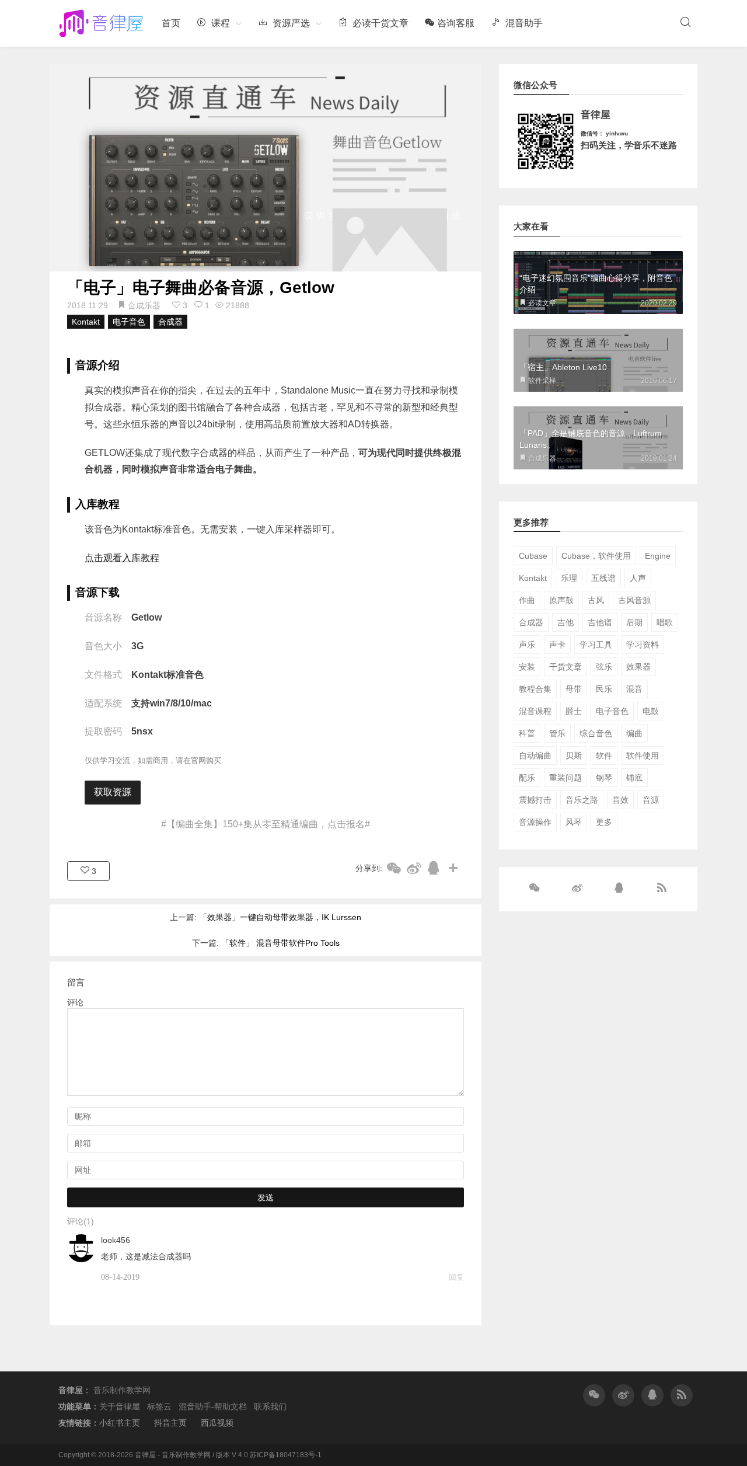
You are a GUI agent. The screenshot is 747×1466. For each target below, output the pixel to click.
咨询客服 (455, 23)
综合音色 (596, 733)
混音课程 (535, 711)
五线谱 (603, 578)
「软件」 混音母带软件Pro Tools (280, 943)
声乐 (527, 644)
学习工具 (596, 644)
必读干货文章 (379, 23)
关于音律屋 (119, 1406)
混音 (634, 689)
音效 (620, 800)
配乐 (527, 777)
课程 (219, 23)
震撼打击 (535, 800)
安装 (527, 666)
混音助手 (523, 23)
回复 (456, 1277)
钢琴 (604, 777)
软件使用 (642, 755)
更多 (604, 822)
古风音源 (634, 600)
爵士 (574, 711)
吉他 (565, 622)
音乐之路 (582, 800)
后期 (634, 622)
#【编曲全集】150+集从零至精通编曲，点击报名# (265, 824)
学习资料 (642, 644)
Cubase (533, 555)
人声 (638, 578)
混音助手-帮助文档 (213, 1406)
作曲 (527, 600)
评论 (75, 1002)
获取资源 (112, 792)
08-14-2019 (120, 1277)
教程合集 (535, 689)
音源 (651, 800)
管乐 (557, 733)
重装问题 (565, 777)
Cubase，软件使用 (596, 555)
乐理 (569, 578)
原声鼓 (561, 600)
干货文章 (565, 666)
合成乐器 (144, 305)
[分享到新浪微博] (414, 868)
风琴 (574, 822)
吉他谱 (600, 622)
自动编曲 (535, 755)
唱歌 (665, 622)
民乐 (604, 689)
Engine (658, 555)
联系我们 (270, 1406)
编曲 (634, 733)
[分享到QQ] (434, 868)
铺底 (634, 777)
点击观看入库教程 (122, 558)
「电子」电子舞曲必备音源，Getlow (200, 287)
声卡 (557, 644)
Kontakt (86, 321)
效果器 (638, 666)
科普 (527, 733)
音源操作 (535, 822)
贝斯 (574, 755)
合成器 (170, 321)
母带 (574, 689)
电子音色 (129, 321)
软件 (604, 755)
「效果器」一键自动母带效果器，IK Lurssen (280, 917)
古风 (596, 600)
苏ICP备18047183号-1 (286, 1455)
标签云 (159, 1406)
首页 (171, 23)
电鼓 (651, 711)
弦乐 (604, 666)
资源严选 (290, 23)
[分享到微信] (394, 868)
